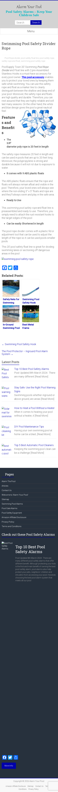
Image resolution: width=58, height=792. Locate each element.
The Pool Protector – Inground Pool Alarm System (25, 353)
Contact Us (7, 490)
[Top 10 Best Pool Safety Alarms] (7, 543)
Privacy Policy (8, 522)
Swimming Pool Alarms (12, 504)
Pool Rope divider (12, 58)
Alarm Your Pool (29, 7)
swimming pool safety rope (33, 61)
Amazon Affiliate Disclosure (14, 517)
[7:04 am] (16, 543)
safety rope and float (11, 61)
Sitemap (5, 499)
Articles (5, 486)
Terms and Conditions (11, 526)
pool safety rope (47, 58)
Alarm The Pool (8, 481)
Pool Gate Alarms (9, 508)
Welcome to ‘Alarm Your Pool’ (15, 495)
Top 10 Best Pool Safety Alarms (30, 549)
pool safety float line (30, 58)
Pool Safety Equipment (12, 513)
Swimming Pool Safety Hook (19, 344)
